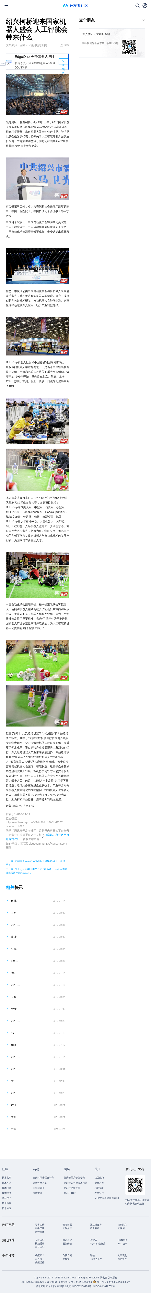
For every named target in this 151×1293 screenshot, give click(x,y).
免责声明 (99, 1182)
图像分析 (67, 1243)
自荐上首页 (39, 1187)
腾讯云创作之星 (72, 1187)
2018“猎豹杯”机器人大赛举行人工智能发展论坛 (15, 1093)
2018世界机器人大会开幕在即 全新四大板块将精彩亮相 (15, 1069)
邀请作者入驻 (40, 1182)
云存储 (121, 1228)
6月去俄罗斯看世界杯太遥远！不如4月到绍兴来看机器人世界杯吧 (15, 961)
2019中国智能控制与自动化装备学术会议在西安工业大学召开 (15, 1021)
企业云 (93, 1239)
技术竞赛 (37, 1192)
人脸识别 (39, 1239)
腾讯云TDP (70, 1192)
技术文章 (6, 1177)
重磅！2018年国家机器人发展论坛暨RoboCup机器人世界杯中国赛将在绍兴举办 (15, 937)
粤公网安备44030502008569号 (113, 1281)
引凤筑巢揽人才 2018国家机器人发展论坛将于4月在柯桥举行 (15, 949)
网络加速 (39, 1228)
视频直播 (39, 1231)
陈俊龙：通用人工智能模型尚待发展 (15, 1117)
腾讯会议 (67, 1239)
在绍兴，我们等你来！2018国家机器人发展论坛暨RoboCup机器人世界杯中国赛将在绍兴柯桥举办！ (15, 913)
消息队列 (122, 1224)
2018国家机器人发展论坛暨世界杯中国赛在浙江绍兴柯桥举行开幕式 (15, 985)
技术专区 (6, 1208)
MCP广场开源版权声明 (107, 1198)
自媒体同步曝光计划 (43, 1177)
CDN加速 (123, 1239)
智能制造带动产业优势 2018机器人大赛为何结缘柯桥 (15, 1009)
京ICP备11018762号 (104, 1286)
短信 (92, 1255)
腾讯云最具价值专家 (74, 1177)
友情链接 (99, 1192)
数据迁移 (39, 1262)
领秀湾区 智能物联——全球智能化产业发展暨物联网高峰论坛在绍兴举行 (15, 1045)
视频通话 (39, 1243)
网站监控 (122, 1258)
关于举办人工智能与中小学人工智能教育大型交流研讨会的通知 (15, 1081)
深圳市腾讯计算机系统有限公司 (37, 1281)
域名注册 (39, 1224)
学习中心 (6, 1198)
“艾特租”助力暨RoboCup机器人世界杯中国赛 (15, 1033)
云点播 (38, 1258)
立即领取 (63, 62)
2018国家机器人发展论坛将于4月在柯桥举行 (15, 925)
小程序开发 (96, 1258)
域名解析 (94, 1228)
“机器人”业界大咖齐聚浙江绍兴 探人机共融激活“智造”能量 (15, 973)
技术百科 (6, 1203)
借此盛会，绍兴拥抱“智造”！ (15, 901)
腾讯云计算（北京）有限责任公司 (53, 1286)
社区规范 (99, 1177)
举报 (66, 44)
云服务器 (67, 1224)
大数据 (66, 1258)
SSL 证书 (122, 1243)
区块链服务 (96, 1224)
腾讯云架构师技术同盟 (75, 1182)
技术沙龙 (6, 1187)
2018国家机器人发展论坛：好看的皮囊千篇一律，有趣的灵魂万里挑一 (15, 1057)
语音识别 (39, 1247)
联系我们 (99, 1187)
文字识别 (122, 1255)
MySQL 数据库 (98, 1243)
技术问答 (6, 1182)
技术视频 (6, 1192)
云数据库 (67, 1228)
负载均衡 (67, 1255)
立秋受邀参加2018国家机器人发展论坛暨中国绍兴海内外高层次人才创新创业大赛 (15, 997)
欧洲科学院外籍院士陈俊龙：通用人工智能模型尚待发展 (15, 1105)
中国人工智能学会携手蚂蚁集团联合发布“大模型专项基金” (15, 1129)
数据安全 (39, 1255)
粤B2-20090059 (84, 1281)
